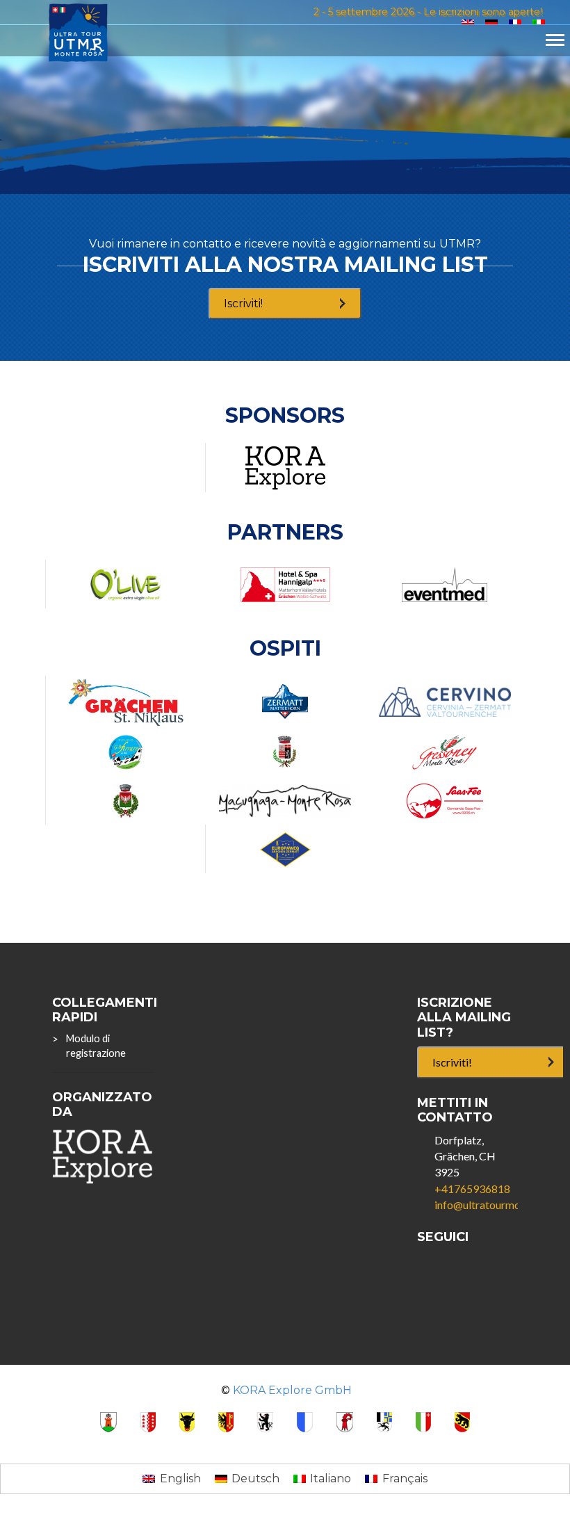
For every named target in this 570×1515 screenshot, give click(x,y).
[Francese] (515, 22)
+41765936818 (472, 1188)
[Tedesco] (491, 22)
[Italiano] (538, 22)
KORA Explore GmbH (292, 1390)
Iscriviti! (243, 303)
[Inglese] (467, 22)
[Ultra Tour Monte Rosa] (78, 31)
